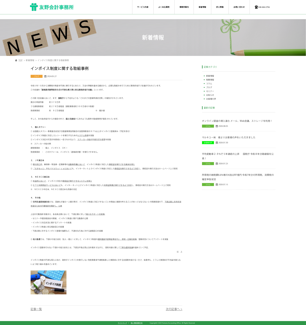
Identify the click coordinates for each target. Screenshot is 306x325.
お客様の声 (211, 99)
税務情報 (210, 80)
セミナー (210, 91)
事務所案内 (184, 7)
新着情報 (202, 7)
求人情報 (220, 7)
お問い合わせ (239, 7)
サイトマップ (122, 323)
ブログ (209, 87)
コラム (209, 84)
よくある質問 (163, 7)
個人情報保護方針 (137, 323)
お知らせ (210, 95)
